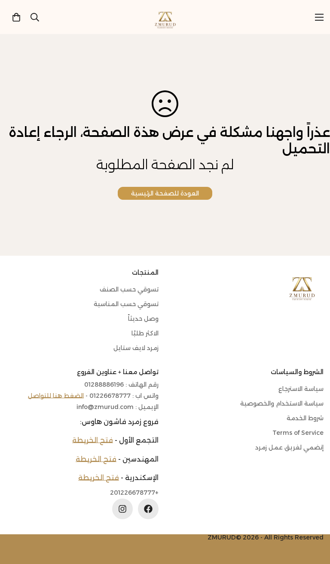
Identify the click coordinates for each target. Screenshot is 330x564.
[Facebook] (148, 509)
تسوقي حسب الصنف (129, 289)
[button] (16, 17)
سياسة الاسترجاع (301, 389)
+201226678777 (134, 493)
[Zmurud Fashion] (165, 17)
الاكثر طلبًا (145, 333)
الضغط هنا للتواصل (56, 396)
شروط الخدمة (305, 418)
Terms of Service (298, 433)
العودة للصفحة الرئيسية (165, 193)
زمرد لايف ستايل (136, 348)
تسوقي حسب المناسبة (126, 304)
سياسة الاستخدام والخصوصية (282, 403)
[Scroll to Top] (17, 517)
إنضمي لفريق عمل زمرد (289, 447)
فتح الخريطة (92, 440)
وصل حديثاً (143, 318)
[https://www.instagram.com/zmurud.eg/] (122, 509)
